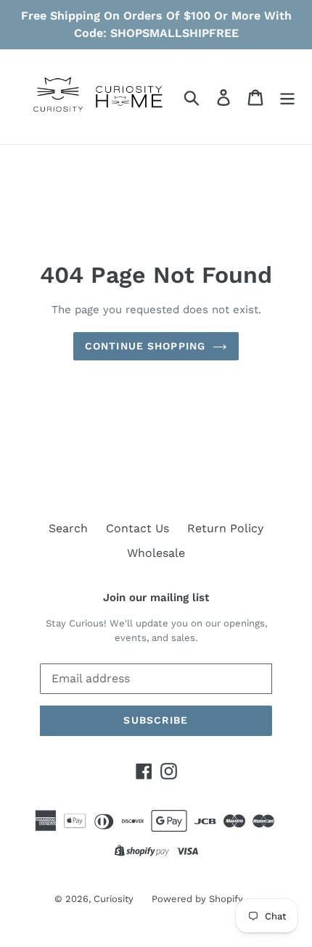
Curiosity (114, 898)
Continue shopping (145, 346)
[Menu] (287, 96)
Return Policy (225, 528)
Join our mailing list (156, 597)
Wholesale (156, 553)
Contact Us (137, 528)
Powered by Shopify (197, 898)
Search (68, 528)
